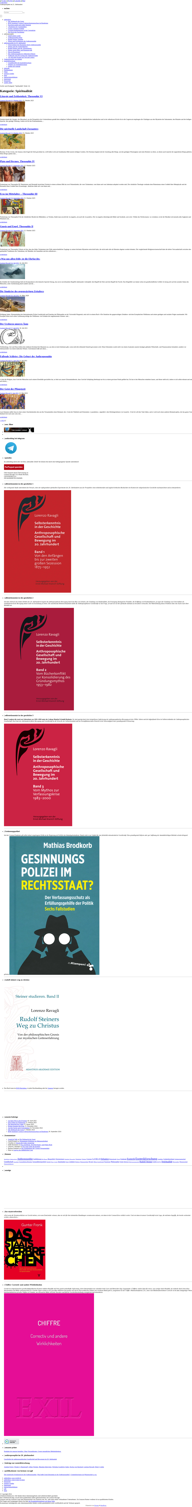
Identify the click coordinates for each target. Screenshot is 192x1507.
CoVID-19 (96, 1159)
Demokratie (112, 1159)
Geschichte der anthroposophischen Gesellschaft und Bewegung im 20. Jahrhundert (30, 1459)
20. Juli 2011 (15, 295)
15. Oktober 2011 (16, 133)
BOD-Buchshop (21, 1088)
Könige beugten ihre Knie (16, 1126)
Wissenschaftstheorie (9, 1164)
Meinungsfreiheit (84, 1162)
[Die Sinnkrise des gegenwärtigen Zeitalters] (12, 311)
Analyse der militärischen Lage (23, 1150)
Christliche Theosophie (69, 1159)
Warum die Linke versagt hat (25, 1143)
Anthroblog (3, 3)
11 (3, 420)
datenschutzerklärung (10, 1487)
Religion (126, 1162)
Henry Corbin (54, 1162)
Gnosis (48, 1162)
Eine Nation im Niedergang (16, 1122)
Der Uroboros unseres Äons (14, 324)
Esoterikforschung (146, 1158)
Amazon (50, 1088)
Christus (84, 1159)
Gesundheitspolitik (39, 1162)
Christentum (59, 1159)
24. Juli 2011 (15, 263)
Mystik (91, 1162)
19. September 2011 (17, 198)
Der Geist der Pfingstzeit (13, 389)
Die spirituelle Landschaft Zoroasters (19, 129)
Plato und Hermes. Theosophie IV (17, 161)
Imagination (61, 1162)
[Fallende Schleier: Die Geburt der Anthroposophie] (12, 376)
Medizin (77, 1162)
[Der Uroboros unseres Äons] (12, 343)
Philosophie (115, 1162)
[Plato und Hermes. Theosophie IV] (12, 181)
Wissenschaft (183, 1162)
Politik (122, 1162)
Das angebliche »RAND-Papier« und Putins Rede (36, 1145)
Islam (67, 1162)
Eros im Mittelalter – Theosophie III (18, 194)
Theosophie (176, 1162)
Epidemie (123, 1159)
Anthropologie (13, 1159)
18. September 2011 (17, 230)
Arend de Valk (12, 1139)
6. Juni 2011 (15, 393)
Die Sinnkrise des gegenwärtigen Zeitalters (22, 291)
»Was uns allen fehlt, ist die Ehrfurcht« (20, 259)
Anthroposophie (25, 1158)
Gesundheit (16, 1162)
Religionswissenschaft (134, 1162)
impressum (7, 1485)
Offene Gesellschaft (98, 1162)
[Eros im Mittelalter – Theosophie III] (12, 213)
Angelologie (7, 1159)
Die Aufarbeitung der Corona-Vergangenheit (35, 1148)
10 (2, 420)
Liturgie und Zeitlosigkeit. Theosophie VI (21, 96)
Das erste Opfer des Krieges (31, 1146)
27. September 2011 (17, 165)
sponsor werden (9, 1483)
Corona (89, 1159)
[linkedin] (17, 1)
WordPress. (103, 1505)
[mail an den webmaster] (23, 1)
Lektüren (72, 1162)
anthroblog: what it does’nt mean (14, 1480)
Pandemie (107, 1162)
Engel (118, 1159)
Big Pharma (44, 1159)
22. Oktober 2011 (16, 100)
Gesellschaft (8, 1162)
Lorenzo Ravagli (5, 100)
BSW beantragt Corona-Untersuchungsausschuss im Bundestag (28, 1131)
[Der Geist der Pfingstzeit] (12, 408)
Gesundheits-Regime (25, 1162)
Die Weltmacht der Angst (16, 1130)
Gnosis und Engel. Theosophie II (16, 226)
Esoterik (131, 1158)
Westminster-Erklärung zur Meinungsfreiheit (34, 1141)
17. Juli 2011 (15, 328)
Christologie (78, 1159)
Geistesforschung (168, 1159)
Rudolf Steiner (146, 1161)
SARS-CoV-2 (157, 1162)
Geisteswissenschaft (180, 1159)
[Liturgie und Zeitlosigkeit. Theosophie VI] (12, 116)
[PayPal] (9, 1)
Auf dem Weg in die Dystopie (17, 1121)
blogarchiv (7, 1481)
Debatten (105, 1159)
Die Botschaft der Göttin (16, 1124)
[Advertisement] (64, 1191)
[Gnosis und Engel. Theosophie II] (12, 246)
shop (5, 1490)
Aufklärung (37, 1159)
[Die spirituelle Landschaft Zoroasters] (12, 148)
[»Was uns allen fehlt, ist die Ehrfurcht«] (12, 278)
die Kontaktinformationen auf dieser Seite (41, 1501)
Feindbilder (160, 1159)
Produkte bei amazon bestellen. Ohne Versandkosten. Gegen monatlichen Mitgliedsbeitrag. (32, 1451)
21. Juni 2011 (15, 360)
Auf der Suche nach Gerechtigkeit (19, 1128)
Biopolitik (51, 1159)
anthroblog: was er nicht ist (12, 1478)
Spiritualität (167, 1161)
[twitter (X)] (3, 1)
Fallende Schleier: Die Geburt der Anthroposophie (26, 356)
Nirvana (96, 1505)
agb (5, 1489)
